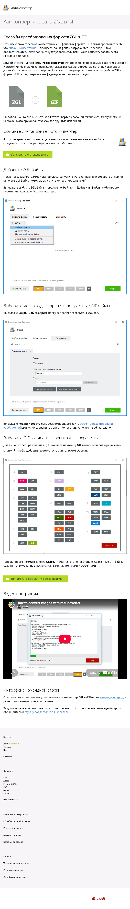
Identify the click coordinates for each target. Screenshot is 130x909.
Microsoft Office (10, 784)
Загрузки (8, 736)
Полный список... (11, 799)
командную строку (112, 697)
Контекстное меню (13, 828)
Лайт (5, 743)
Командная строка (13, 841)
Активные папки (12, 835)
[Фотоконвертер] (17, 8)
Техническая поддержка (16, 863)
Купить (7, 856)
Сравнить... (8, 756)
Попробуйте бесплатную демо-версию (36, 579)
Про (5, 750)
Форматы (8, 770)
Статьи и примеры (13, 870)
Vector (6, 793)
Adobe (6, 780)
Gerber (6, 790)
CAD (5, 787)
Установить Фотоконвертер (29, 154)
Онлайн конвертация (14, 877)
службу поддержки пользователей (47, 712)
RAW (5, 777)
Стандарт (7, 747)
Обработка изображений (16, 821)
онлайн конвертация (22, 48)
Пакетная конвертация (15, 814)
